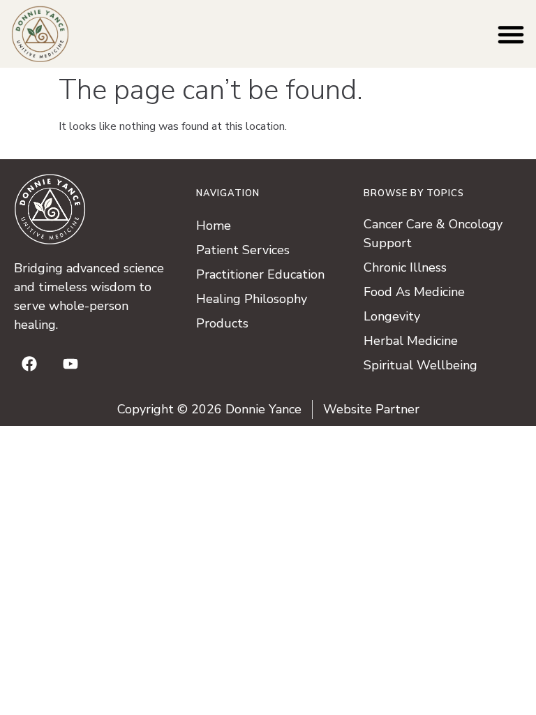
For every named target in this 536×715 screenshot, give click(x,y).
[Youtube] (70, 363)
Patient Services (243, 250)
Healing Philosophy (251, 298)
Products (222, 323)
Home (213, 225)
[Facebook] (29, 363)
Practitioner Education (260, 274)
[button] (511, 34)
